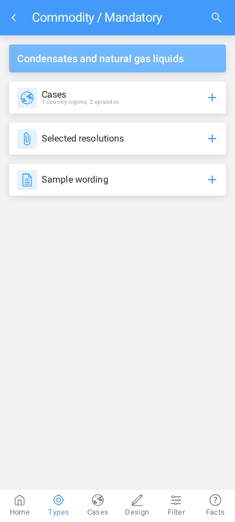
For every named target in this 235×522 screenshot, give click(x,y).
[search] (216, 17)
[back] (16, 17)
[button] (117, 98)
